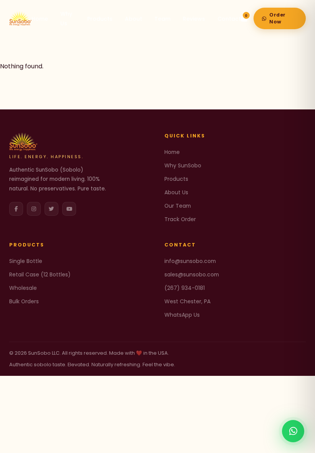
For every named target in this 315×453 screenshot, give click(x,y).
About (133, 19)
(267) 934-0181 (184, 288)
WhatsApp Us (182, 315)
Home (40, 19)
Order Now (277, 18)
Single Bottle (25, 261)
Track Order (180, 219)
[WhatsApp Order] (293, 431)
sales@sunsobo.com (191, 274)
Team (162, 19)
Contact (229, 19)
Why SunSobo (182, 165)
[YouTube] (69, 209)
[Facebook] (16, 209)
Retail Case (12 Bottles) (40, 274)
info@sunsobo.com (190, 261)
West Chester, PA (187, 301)
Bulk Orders (24, 301)
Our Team (177, 206)
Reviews (194, 19)
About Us (176, 192)
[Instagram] (34, 209)
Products (100, 19)
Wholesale (23, 288)
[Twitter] (51, 209)
